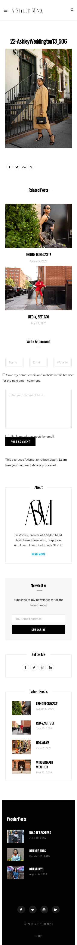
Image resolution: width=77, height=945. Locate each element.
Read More (39, 554)
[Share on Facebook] (9, 167)
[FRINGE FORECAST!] (38, 226)
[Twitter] (33, 909)
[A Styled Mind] (27, 10)
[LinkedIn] (56, 909)
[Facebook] (21, 909)
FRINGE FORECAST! (38, 254)
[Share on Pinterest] (31, 167)
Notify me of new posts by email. (33, 436)
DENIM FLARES (37, 850)
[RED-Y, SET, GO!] (38, 288)
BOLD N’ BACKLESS (40, 832)
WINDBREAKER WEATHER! (44, 764)
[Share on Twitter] (16, 167)
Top (39, 936)
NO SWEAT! (42, 742)
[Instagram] (44, 909)
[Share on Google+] (24, 167)
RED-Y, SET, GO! (38, 316)
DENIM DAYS (36, 869)
